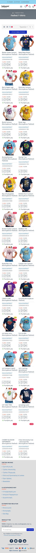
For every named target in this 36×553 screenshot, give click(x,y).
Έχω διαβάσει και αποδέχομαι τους (12, 534)
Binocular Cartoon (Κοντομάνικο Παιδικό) (26, 88)
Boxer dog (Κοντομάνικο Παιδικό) (26, 123)
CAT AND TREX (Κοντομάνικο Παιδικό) (9, 406)
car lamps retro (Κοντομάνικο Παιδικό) (9, 334)
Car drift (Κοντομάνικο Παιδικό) (26, 299)
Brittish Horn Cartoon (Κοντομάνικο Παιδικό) (26, 195)
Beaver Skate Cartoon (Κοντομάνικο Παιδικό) (9, 53)
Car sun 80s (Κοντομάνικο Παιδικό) (26, 334)
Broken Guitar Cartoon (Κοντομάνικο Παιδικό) (9, 230)
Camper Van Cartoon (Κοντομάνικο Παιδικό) (26, 264)
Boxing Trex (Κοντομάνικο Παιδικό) (26, 158)
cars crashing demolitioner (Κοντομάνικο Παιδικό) (26, 370)
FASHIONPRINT (7, 57)
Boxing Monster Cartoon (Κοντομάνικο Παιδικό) (9, 159)
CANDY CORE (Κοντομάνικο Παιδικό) (9, 299)
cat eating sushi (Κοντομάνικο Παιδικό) (26, 406)
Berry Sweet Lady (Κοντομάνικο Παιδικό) (9, 88)
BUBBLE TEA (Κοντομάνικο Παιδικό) (26, 230)
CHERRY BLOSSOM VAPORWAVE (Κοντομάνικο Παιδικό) (9, 441)
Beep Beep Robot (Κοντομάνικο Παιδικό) (26, 53)
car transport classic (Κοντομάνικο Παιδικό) (9, 369)
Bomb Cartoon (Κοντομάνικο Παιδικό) (9, 123)
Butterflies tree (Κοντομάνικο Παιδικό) (9, 264)
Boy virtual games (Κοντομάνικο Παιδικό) (9, 195)
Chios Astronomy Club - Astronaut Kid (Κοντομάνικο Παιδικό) (26, 441)
